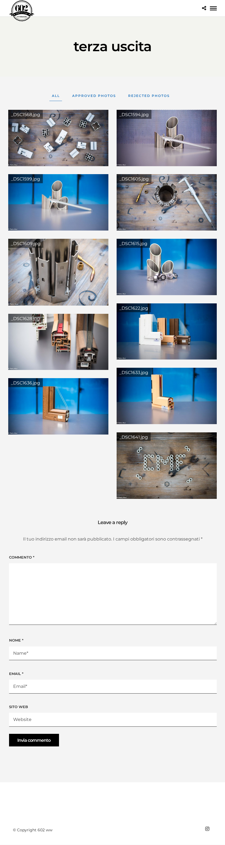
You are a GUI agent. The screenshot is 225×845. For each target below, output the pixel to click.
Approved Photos (94, 96)
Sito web (18, 707)
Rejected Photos (149, 96)
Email (16, 673)
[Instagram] (207, 829)
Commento (21, 557)
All (56, 96)
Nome (16, 640)
